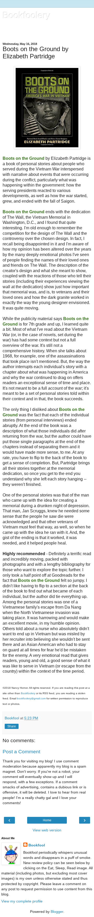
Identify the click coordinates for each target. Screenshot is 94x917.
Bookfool (36, 845)
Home (47, 820)
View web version (47, 830)
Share (11, 726)
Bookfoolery (27, 15)
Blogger (57, 911)
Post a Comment (21, 751)
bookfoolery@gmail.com (31, 698)
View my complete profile (22, 901)
